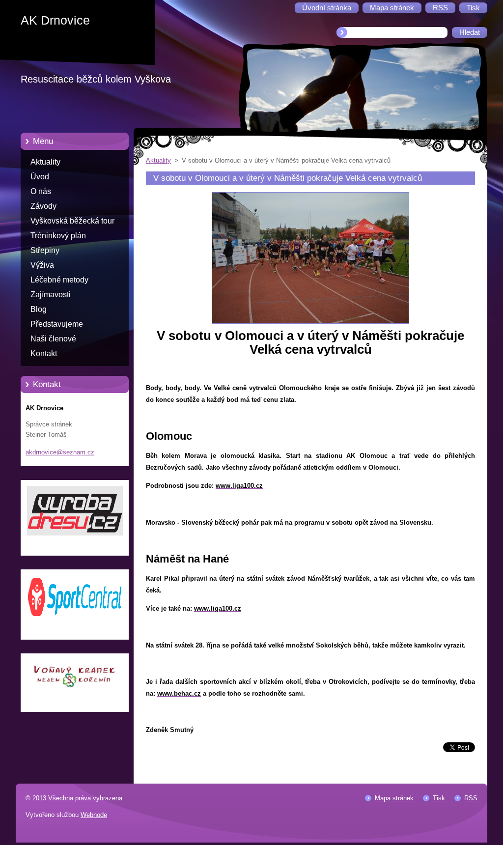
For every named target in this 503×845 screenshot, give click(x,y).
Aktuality (45, 162)
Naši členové (53, 339)
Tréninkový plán (58, 235)
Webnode (94, 814)
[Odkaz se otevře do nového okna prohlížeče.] (310, 324)
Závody (43, 206)
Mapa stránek (394, 798)
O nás (40, 191)
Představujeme (56, 324)
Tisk (439, 798)
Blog (38, 309)
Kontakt (43, 353)
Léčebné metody (59, 280)
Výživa (42, 265)
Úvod (39, 176)
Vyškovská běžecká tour (72, 221)
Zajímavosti (50, 294)
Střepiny (44, 250)
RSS (470, 798)
